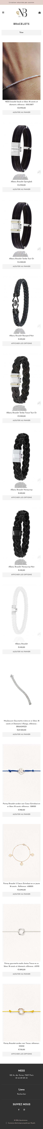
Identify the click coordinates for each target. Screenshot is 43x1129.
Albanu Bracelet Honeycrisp (21, 490)
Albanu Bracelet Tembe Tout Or (21, 259)
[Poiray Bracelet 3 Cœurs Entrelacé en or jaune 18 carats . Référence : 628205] (22, 853)
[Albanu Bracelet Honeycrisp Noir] (22, 536)
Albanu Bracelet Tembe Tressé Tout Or (21, 413)
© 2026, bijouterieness (20, 1120)
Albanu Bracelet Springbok (21, 182)
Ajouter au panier (21, 112)
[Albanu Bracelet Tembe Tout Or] (22, 228)
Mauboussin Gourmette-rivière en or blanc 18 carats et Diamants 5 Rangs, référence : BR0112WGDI (21, 723)
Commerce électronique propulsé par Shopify (21, 1123)
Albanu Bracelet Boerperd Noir (21, 336)
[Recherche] (33, 13)
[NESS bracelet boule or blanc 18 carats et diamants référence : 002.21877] (22, 71)
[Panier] (39, 13)
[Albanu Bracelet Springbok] (22, 151)
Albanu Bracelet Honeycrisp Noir (22, 567)
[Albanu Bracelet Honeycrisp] (22, 459)
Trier (21, 32)
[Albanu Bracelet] (22, 613)
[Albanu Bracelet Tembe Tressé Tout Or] (22, 382)
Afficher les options (21, 343)
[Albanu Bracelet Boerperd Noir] (22, 305)
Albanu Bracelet (21, 644)
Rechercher (21, 1094)
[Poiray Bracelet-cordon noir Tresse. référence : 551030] (22, 1012)
